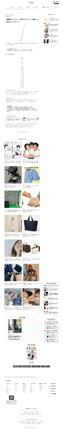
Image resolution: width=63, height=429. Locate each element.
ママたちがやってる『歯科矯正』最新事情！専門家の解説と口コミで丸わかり (21, 108)
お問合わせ (33, 414)
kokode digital (38, 423)
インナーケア (22, 9)
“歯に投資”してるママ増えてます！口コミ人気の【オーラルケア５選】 (20, 50)
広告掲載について (23, 414)
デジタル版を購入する (26, 366)
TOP (5, 376)
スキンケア (11, 9)
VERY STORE (53, 386)
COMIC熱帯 (28, 422)
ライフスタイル (33, 383)
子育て (24, 383)
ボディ (18, 9)
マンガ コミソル (38, 422)
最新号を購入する (17, 366)
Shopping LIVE (53, 388)
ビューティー (8, 14)
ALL (5, 9)
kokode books (33, 423)
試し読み (36, 366)
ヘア (15, 9)
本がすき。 (42, 422)
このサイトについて (25, 413)
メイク (8, 9)
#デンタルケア (20, 132)
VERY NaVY (53, 391)
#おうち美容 (25, 132)
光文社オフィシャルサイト (39, 414)
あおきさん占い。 (54, 383)
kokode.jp (24, 423)
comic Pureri (33, 422)
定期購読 (45, 366)
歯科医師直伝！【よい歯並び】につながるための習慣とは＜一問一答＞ (20, 106)
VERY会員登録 (53, 393)
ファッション (8, 383)
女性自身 (20, 422)
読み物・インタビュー (43, 383)
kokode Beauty (28, 423)
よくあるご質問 (28, 414)
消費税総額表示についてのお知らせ (31, 408)
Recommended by (54, 44)
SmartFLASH (24, 422)
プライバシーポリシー (32, 413)
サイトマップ (38, 413)
